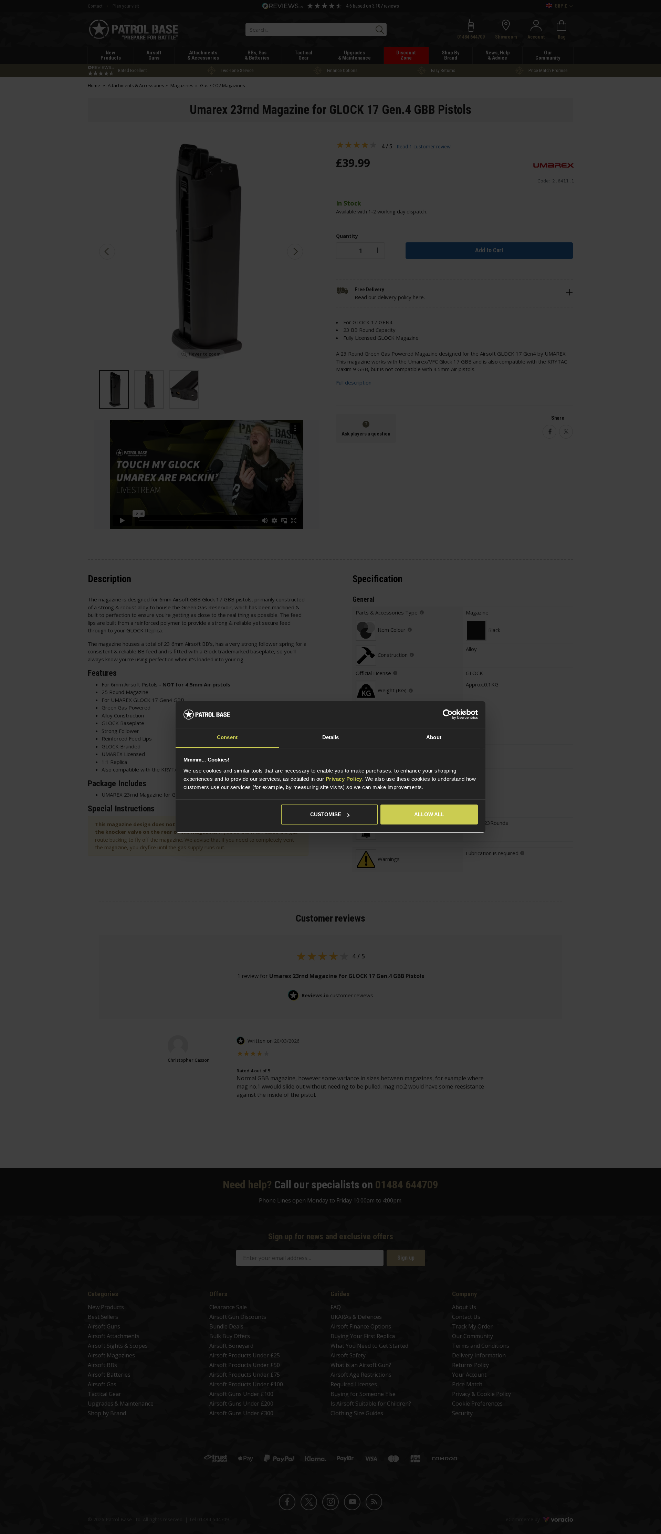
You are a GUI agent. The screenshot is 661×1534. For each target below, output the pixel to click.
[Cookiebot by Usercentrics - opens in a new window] (448, 715)
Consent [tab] (227, 737)
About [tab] (433, 737)
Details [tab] (330, 737)
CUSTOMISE (325, 814)
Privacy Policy (344, 779)
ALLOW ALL (429, 814)
